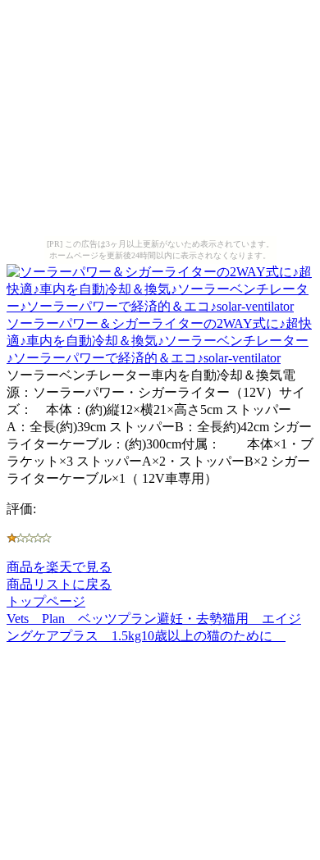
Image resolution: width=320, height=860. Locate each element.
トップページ (46, 601)
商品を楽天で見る (59, 567)
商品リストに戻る (59, 584)
